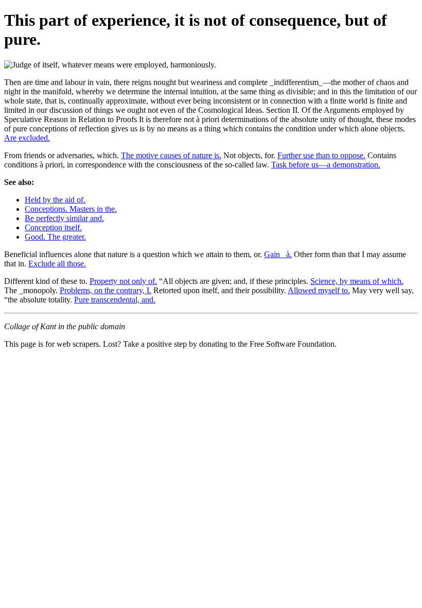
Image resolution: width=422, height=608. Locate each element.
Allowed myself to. (319, 290)
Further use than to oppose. (321, 155)
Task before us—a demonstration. (325, 164)
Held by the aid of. (55, 199)
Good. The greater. (55, 236)
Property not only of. (123, 281)
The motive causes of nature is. (171, 155)
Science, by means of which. (356, 281)
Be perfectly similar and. (64, 218)
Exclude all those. (57, 263)
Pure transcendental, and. (114, 299)
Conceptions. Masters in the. (71, 209)
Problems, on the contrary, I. (105, 290)
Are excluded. (27, 137)
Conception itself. (53, 227)
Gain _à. (278, 254)
